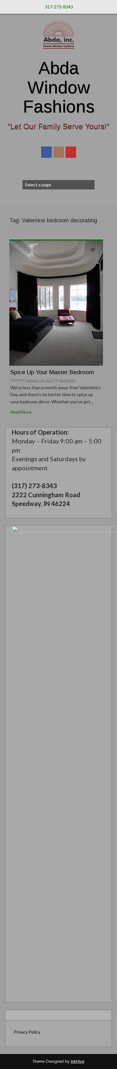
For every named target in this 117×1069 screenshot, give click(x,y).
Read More (21, 412)
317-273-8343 (59, 6)
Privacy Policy (27, 1032)
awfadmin (67, 380)
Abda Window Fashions (59, 87)
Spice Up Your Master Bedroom (52, 372)
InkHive (77, 1061)
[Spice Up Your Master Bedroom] (56, 302)
